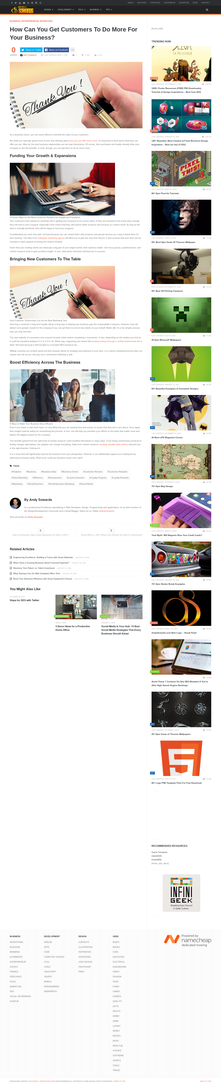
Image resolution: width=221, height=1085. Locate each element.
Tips (108, 10)
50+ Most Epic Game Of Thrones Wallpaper (173, 242)
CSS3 (46, 962)
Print (81, 972)
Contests (83, 942)
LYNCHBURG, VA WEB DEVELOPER (41, 1081)
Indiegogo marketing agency (51, 238)
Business (94, 10)
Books (116, 947)
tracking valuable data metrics (114, 444)
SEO (12, 991)
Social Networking (20, 996)
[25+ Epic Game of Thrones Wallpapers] (181, 709)
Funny (116, 986)
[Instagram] (36, 3)
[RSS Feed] (28, 3)
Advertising (16, 942)
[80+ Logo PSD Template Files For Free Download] (181, 758)
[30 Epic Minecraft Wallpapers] (181, 315)
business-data (49, 471)
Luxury (117, 1026)
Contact (205, 3)
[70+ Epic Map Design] (181, 461)
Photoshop (84, 967)
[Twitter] (16, 3)
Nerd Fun (118, 1046)
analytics (17, 471)
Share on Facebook (58, 50)
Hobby (116, 1016)
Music (116, 1041)
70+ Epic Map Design (162, 486)
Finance (14, 972)
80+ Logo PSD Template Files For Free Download (177, 783)
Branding (15, 952)
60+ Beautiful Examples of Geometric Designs (175, 388)
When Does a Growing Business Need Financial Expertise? (41, 563)
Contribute (169, 3)
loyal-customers (76, 477)
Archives (142, 3)
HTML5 (47, 967)
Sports (117, 1060)
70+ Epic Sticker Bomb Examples (168, 584)
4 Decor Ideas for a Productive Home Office (72, 628)
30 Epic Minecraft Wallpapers (166, 340)
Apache (48, 942)
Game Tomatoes (159, 852)
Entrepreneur (30, 21)
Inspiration (84, 952)
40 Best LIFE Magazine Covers (167, 437)
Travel (116, 1070)
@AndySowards (106, 511)
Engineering (119, 967)
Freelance (15, 977)
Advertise (184, 3)
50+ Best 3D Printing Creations (167, 291)
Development (64, 10)
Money (116, 1031)
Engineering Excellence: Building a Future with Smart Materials (43, 557)
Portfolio (155, 3)
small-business (36, 484)
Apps (46, 947)
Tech (80, 10)
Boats (116, 942)
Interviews (84, 957)
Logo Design (85, 962)
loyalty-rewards (121, 477)
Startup (14, 1001)
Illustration (85, 947)
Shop (195, 3)
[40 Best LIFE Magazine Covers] (181, 413)
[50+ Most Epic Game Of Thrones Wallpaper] (181, 217)
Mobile (48, 981)
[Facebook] (12, 3)
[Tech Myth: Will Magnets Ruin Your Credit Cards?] (181, 510)
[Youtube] (20, 3)
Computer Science (54, 957)
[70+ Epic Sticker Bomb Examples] (181, 559)
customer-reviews (93, 471)
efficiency (38, 477)
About (131, 3)
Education (118, 957)
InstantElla (156, 859)
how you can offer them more (83, 140)
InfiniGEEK (157, 856)
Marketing (46, 21)
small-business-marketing (61, 484)
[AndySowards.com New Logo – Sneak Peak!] (181, 608)
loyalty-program (98, 477)
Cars (115, 952)
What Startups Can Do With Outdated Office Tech (36, 573)
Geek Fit (117, 1001)
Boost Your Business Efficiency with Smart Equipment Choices (42, 579)
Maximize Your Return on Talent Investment (34, 568)
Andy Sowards (30, 55)
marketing (17, 484)
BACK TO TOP (205, 1081)
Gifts (116, 1006)
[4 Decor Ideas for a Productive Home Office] (76, 607)
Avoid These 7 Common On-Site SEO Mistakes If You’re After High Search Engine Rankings (180, 683)
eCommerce (16, 957)
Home (116, 1021)
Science (117, 1050)
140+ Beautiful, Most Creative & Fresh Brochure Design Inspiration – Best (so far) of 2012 (180, 143)
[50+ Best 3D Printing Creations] (181, 266)
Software (118, 1055)
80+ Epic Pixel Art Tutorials (165, 193)
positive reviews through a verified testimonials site (116, 341)
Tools (116, 1065)
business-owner (70, 471)
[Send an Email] (24, 3)
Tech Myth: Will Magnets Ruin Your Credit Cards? (177, 535)
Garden (117, 996)
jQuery (48, 977)
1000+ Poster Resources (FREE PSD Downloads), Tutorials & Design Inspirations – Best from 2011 (177, 90)
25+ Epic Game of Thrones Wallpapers (171, 734)
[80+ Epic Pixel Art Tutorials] (181, 168)
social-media (87, 484)
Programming (51, 986)
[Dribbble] (40, 3)
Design (47, 10)
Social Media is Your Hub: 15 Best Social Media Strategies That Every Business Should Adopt (121, 629)
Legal (13, 981)
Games (116, 991)
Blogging (15, 947)
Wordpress (50, 991)
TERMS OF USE (119, 1081)
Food (115, 981)
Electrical (119, 962)
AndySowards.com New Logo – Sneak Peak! (174, 633)
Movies (117, 1036)
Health (116, 1011)
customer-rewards (118, 471)
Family (116, 972)
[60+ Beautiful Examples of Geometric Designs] (181, 364)
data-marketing (20, 477)
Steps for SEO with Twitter (24, 600)
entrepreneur (55, 477)
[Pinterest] (32, 3)
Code (47, 952)
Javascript (50, 972)
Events (14, 967)
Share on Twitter (33, 50)
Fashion (117, 977)
